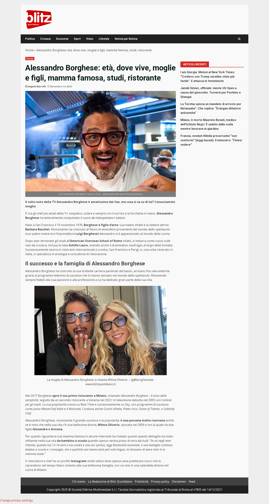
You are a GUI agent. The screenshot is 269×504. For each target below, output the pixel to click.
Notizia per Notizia (126, 38)
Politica (30, 38)
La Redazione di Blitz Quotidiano (110, 481)
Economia (62, 38)
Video (89, 38)
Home (29, 50)
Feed (192, 481)
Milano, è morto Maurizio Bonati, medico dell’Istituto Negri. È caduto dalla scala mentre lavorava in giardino (208, 124)
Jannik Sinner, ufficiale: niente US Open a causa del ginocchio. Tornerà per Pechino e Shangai (210, 92)
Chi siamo (78, 481)
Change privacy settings (16, 500)
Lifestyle (104, 38)
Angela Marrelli (37, 86)
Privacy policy (160, 481)
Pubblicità (141, 481)
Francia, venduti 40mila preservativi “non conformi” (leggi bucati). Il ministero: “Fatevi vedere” (211, 140)
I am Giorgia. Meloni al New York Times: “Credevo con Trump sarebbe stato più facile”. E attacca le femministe (207, 76)
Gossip (29, 58)
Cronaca (45, 38)
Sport (77, 38)
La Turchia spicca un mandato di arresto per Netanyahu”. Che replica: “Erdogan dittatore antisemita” (210, 108)
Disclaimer (179, 481)
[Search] (239, 38)
